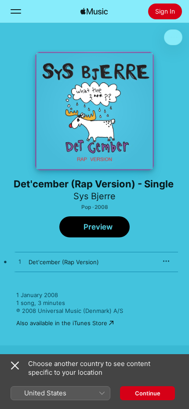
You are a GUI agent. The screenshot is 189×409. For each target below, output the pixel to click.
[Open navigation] (15, 11)
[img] (94, 11)
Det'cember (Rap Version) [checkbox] (64, 261)
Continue (147, 393)
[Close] (15, 366)
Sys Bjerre (94, 196)
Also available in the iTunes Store (61, 322)
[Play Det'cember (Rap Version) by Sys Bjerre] (20, 262)
